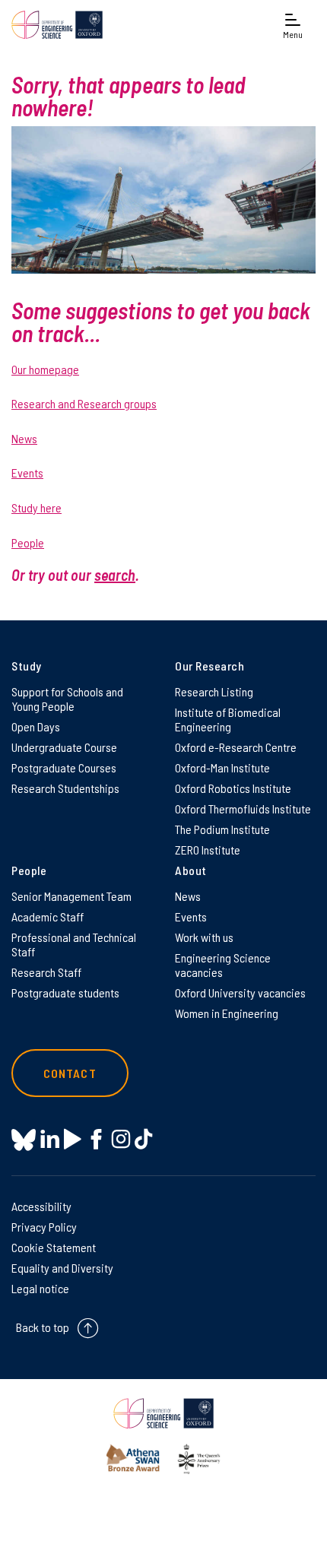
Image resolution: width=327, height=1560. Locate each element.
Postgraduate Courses (63, 767)
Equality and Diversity (62, 1267)
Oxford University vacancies (240, 992)
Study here (36, 507)
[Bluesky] (23, 1141)
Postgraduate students (65, 992)
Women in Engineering (226, 1013)
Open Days (35, 726)
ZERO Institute (207, 849)
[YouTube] (72, 1139)
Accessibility (41, 1206)
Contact (70, 1073)
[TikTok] (143, 1139)
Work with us (204, 937)
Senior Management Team (71, 896)
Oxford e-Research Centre (236, 747)
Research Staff (46, 972)
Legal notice (40, 1288)
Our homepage (45, 369)
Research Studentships (65, 788)
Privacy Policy (44, 1226)
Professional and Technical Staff (73, 944)
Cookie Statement (53, 1247)
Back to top (42, 1327)
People (27, 542)
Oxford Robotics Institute (233, 788)
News (24, 438)
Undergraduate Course (64, 747)
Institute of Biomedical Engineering (228, 719)
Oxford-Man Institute (222, 767)
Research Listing (214, 691)
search (114, 574)
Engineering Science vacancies (223, 964)
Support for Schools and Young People (67, 698)
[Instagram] (120, 1139)
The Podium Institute (222, 829)
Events (27, 472)
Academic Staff (47, 916)
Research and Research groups (84, 403)
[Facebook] (96, 1139)
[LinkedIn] (50, 1139)
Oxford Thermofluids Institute (243, 808)
